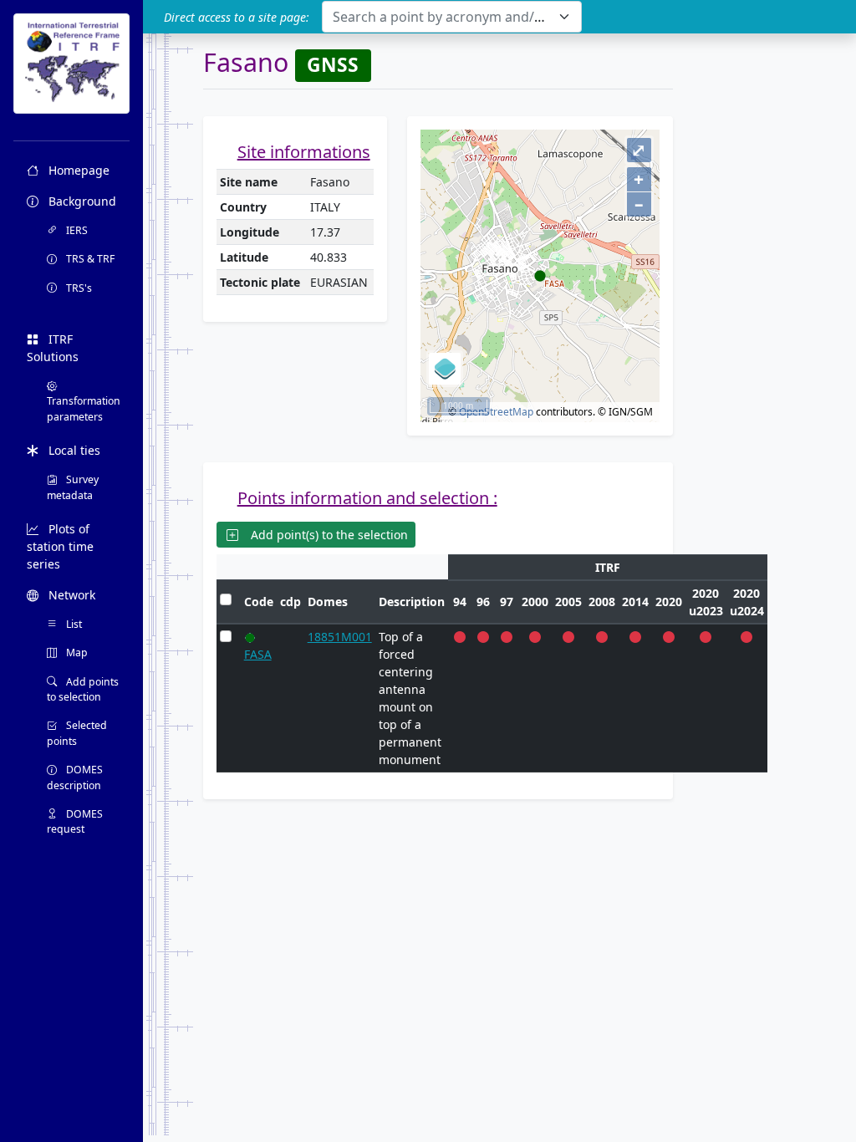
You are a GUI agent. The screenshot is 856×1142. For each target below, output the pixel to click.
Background (80, 201)
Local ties (72, 450)
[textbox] (442, 17)
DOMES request (75, 821)
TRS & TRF (89, 259)
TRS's (78, 288)
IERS (76, 230)
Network (70, 595)
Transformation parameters (83, 408)
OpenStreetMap (496, 412)
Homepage (77, 170)
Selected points (77, 732)
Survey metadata (73, 487)
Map (76, 652)
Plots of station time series (60, 546)
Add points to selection (83, 689)
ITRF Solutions (53, 348)
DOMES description (75, 777)
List (73, 624)
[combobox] (452, 17)
